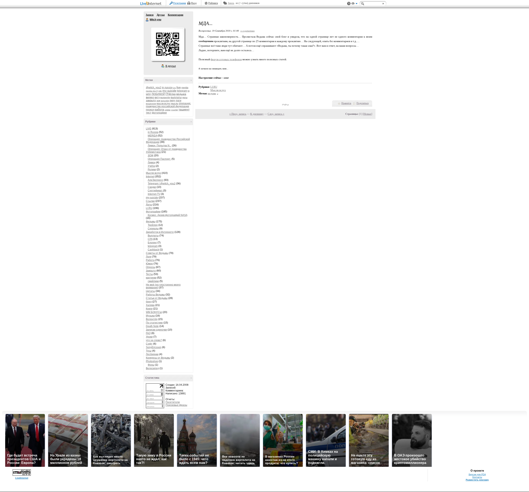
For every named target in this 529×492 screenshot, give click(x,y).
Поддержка (348, 3)
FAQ (148, 333)
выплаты (176, 97)
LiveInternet (152, 4)
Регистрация (179, 3)
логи (178, 100)
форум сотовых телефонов (226, 59)
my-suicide (169, 90)
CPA (150, 239)
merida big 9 (152, 91)
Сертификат (155, 190)
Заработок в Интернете (160, 232)
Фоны (151, 364)
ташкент (184, 109)
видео (150, 97)
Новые (367, 113)
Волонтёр (151, 319)
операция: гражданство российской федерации (168, 105)
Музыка (150, 315)
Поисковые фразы (176, 405)
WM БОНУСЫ (154, 312)
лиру (172, 100)
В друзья (171, 66)
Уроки (149, 336)
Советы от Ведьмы (157, 253)
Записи (150, 14)
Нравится (346, 103)
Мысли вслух (153, 173)
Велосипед (152, 368)
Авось (231, 3)
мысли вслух (163, 103)
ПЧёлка (171, 94)
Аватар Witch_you (167, 44)
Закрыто (151, 270)
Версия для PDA (477, 474)
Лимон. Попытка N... (159, 145)
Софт (149, 343)
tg (188, 91)
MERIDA (152, 135)
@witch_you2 (153, 87)
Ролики (152, 169)
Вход (194, 3)
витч (157, 97)
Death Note (152, 326)
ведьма (181, 94)
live (178, 87)
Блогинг (152, 242)
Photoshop (152, 361)
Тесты (149, 274)
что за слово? (154, 340)
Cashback (153, 249)
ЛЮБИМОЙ (158, 94)
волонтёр (165, 97)
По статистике (154, 322)
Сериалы (153, 228)
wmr (148, 94)
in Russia (153, 132)
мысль (174, 103)
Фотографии (153, 211)
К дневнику (257, 113)
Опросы (150, 267)
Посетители (173, 402)
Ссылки (150, 201)
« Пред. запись (237, 113)
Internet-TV (154, 194)
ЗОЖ (150, 155)
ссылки (174, 110)
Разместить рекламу (477, 480)
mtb (160, 91)
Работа (150, 260)
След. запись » (276, 113)
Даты (149, 204)
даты (184, 97)
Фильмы (150, 221)
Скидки (152, 187)
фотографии (159, 112)
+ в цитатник (247, 30)
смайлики (153, 281)
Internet (150, 176)
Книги (149, 308)
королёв (165, 101)
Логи (148, 256)
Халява (150, 305)
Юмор (149, 263)
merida (184, 87)
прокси (150, 109)
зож (158, 100)
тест (148, 112)
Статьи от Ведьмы (157, 298)
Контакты (477, 477)
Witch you (147, 19)
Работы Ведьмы (155, 294)
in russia (167, 87)
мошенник (151, 103)
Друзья (161, 14)
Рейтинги (213, 3)
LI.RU (149, 208)
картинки (151, 277)
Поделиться (362, 103)
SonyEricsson (153, 347)
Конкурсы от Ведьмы (158, 357)
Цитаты (150, 291)
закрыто (151, 100)
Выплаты (153, 235)
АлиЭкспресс (155, 180)
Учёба (151, 166)
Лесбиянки (152, 354)
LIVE (148, 128)
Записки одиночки (156, 329)
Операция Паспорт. (159, 159)
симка (167, 110)
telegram (182, 90)
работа (159, 109)
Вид (354, 4)
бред (149, 301)
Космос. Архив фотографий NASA (167, 215)
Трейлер (153, 225)
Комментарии (175, 14)
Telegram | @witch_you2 (161, 183)
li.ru (174, 88)
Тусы (148, 350)
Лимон (151, 162)
